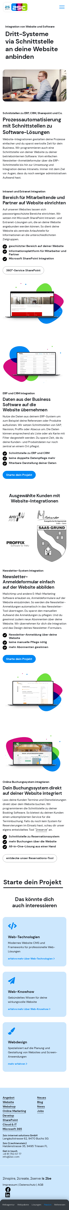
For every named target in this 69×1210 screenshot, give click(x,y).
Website (8, 1102)
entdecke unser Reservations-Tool (29, 858)
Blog (40, 1102)
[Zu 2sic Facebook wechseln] (34, 1189)
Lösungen (36, 1204)
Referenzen (59, 1204)
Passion (47, 1204)
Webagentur (8, 1204)
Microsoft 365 (12, 1129)
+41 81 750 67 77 (12, 1154)
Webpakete (23, 1204)
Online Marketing (14, 1111)
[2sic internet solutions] (16, 7)
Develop (8, 1115)
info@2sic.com (11, 1156)
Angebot (9, 1097)
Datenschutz (27, 1185)
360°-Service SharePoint (23, 270)
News (41, 1106)
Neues (41, 1097)
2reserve (41, 830)
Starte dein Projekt (19, 475)
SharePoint (10, 1120)
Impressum (10, 1185)
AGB (40, 1185)
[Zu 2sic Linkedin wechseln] (34, 1195)
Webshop (9, 1106)
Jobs (40, 1111)
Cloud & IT (10, 1124)
